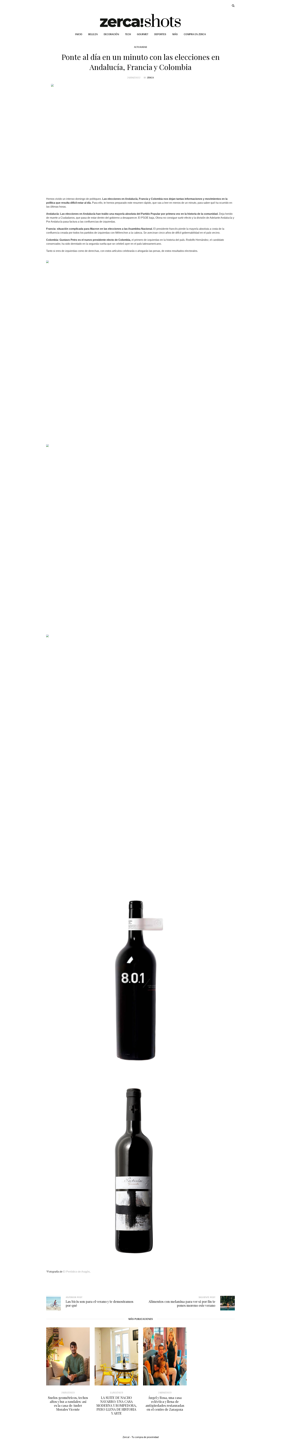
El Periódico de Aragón (76, 1271)
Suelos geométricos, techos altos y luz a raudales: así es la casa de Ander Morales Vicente (68, 1403)
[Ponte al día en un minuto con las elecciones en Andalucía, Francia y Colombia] (140, 137)
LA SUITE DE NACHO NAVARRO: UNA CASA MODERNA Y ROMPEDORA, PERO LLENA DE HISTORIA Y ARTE (116, 1405)
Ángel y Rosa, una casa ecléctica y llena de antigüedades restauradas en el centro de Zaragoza (165, 1403)
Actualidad (140, 47)
